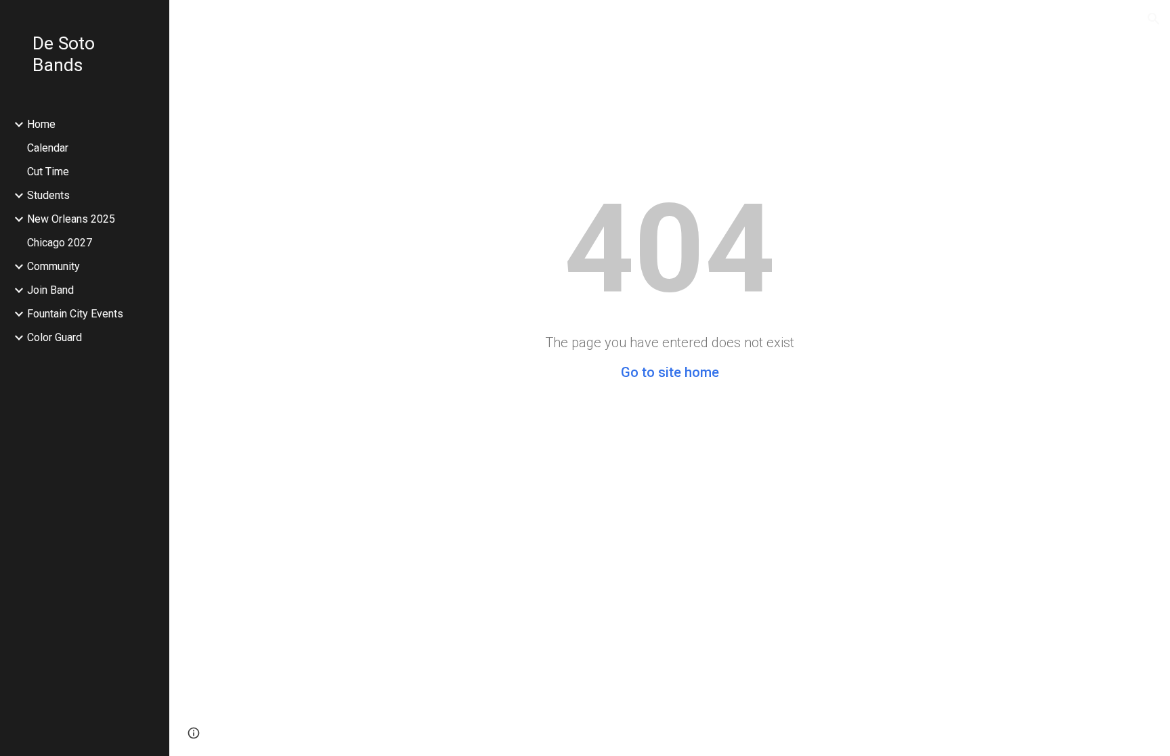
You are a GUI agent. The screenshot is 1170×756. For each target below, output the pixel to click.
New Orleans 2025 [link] (71, 219)
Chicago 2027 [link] (59, 242)
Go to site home (670, 372)
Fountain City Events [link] (75, 313)
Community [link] (53, 266)
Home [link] (41, 124)
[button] (1154, 19)
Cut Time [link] (48, 171)
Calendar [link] (47, 147)
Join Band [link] (50, 290)
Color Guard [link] (54, 337)
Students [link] (48, 195)
